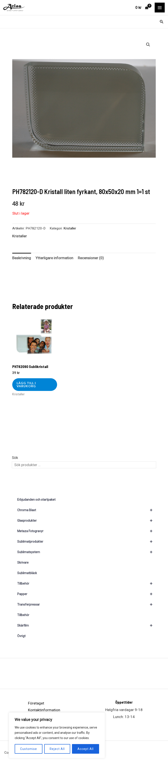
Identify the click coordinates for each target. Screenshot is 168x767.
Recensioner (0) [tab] (91, 258)
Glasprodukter (84, 520)
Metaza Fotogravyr (84, 531)
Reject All (57, 749)
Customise (28, 749)
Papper (84, 594)
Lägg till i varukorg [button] (26, 384)
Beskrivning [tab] (21, 258)
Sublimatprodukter (84, 541)
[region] (57, 735)
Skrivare (23, 562)
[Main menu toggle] (160, 8)
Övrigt (21, 636)
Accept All (85, 749)
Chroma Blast (84, 510)
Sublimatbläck (27, 573)
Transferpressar (84, 604)
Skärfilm (84, 625)
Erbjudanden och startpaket (36, 499)
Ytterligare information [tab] (54, 258)
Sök (15, 457)
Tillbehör (84, 583)
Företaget (36, 703)
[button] (162, 21)
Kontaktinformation (44, 710)
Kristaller (69, 228)
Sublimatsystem (84, 552)
